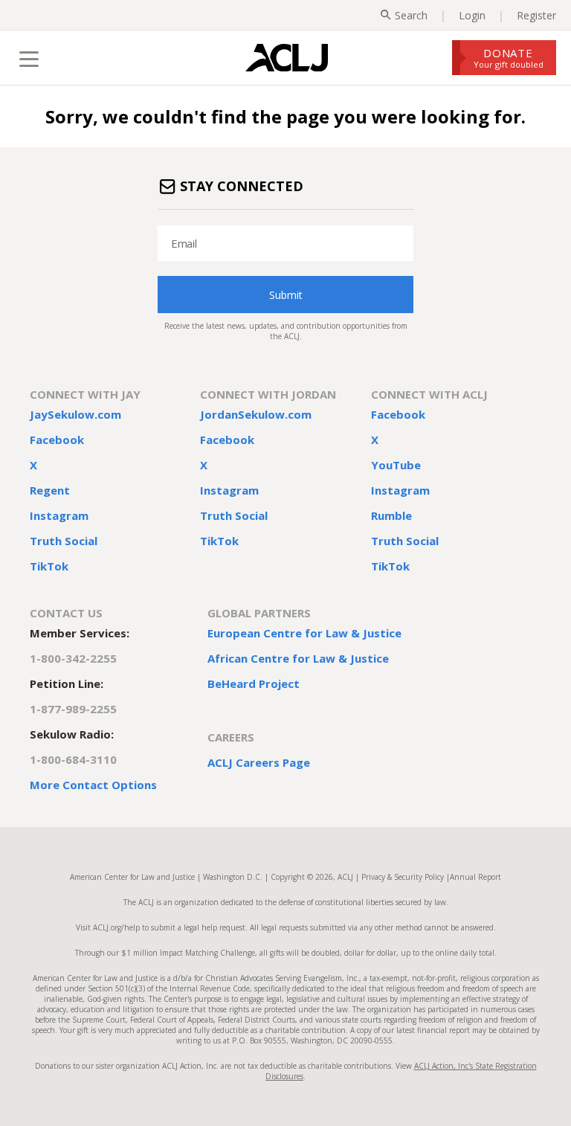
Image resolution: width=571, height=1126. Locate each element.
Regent (50, 490)
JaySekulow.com (75, 414)
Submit (286, 295)
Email (184, 243)
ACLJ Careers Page (258, 762)
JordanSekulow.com (256, 414)
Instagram (59, 515)
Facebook (57, 439)
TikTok (49, 566)
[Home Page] (286, 57)
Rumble (391, 515)
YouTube (396, 464)
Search (411, 15)
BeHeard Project (253, 683)
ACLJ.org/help (115, 927)
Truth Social (63, 540)
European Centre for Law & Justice (304, 632)
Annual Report (475, 877)
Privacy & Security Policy (402, 877)
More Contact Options (93, 784)
